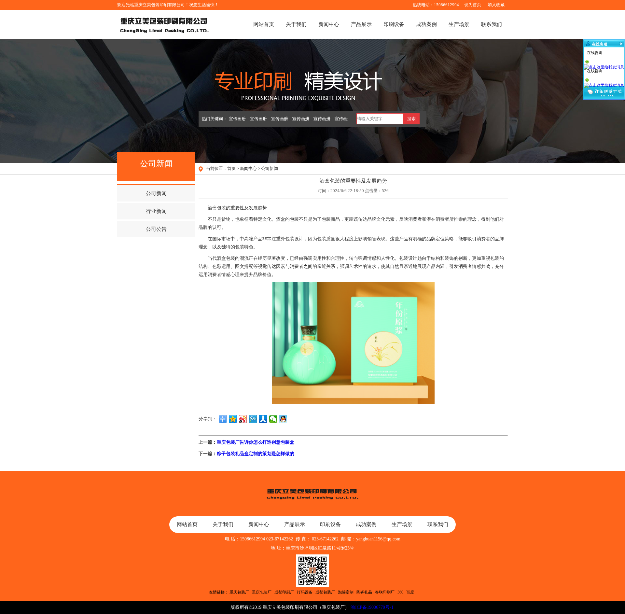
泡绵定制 (346, 592)
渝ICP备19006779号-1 (372, 607)
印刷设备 (393, 24)
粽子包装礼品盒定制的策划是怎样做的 (255, 453)
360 (400, 592)
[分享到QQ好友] (283, 419)
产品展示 (361, 24)
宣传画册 (237, 118)
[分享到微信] (273, 419)
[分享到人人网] (263, 419)
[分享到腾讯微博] (253, 419)
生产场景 (459, 24)
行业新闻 (156, 211)
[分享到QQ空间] (233, 419)
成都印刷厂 (284, 592)
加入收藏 (496, 4)
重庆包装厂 (239, 592)
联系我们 (491, 24)
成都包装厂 (325, 592)
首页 (231, 168)
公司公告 (156, 229)
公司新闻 (269, 168)
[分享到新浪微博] (243, 419)
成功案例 (426, 24)
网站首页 (263, 24)
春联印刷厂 (385, 592)
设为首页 (472, 4)
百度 (410, 592)
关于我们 (296, 24)
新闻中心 (328, 24)
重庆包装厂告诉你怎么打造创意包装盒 (255, 442)
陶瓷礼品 (364, 592)
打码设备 (304, 592)
